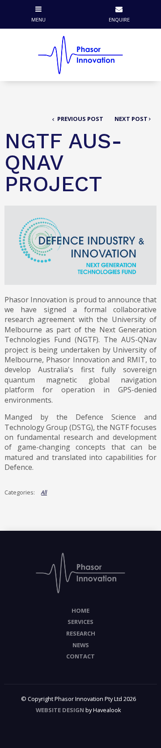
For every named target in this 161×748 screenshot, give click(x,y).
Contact (80, 656)
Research (80, 633)
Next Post (131, 119)
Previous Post (79, 119)
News (80, 645)
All (44, 492)
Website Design (60, 710)
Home (80, 610)
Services (80, 622)
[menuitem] (80, 611)
